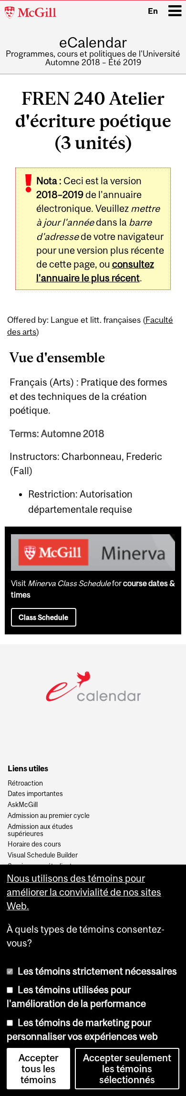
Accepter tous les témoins (39, 1068)
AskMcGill (23, 804)
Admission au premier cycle (49, 815)
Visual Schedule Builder (43, 855)
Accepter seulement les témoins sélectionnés (127, 1068)
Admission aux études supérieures (40, 830)
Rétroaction (25, 783)
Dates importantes (35, 793)
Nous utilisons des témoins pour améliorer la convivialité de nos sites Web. (84, 892)
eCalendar (93, 42)
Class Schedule (43, 617)
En (153, 11)
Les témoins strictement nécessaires (97, 971)
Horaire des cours (34, 844)
